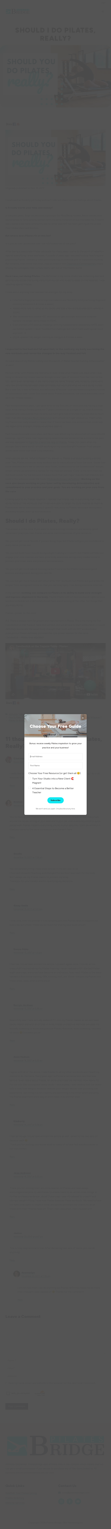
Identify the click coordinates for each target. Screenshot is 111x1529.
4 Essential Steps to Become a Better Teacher (53, 790)
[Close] (83, 718)
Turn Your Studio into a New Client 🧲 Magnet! (53, 780)
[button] (55, 783)
